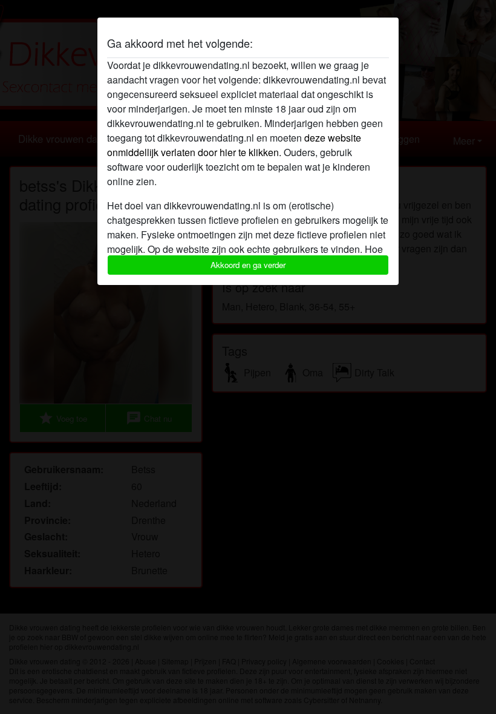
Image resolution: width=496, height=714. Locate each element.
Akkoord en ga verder (248, 264)
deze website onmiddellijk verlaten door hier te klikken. (234, 145)
